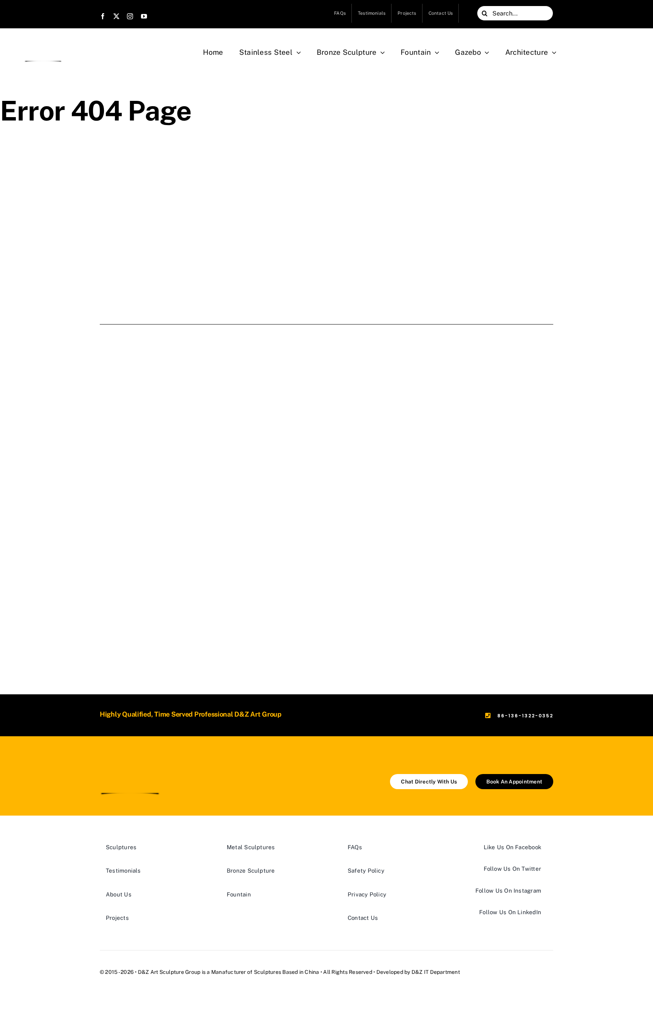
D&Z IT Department (436, 972)
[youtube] (144, 16)
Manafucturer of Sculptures (246, 972)
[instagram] (130, 16)
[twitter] (116, 16)
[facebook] (103, 16)
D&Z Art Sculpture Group (169, 972)
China (312, 972)
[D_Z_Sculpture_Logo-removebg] (43, 42)
